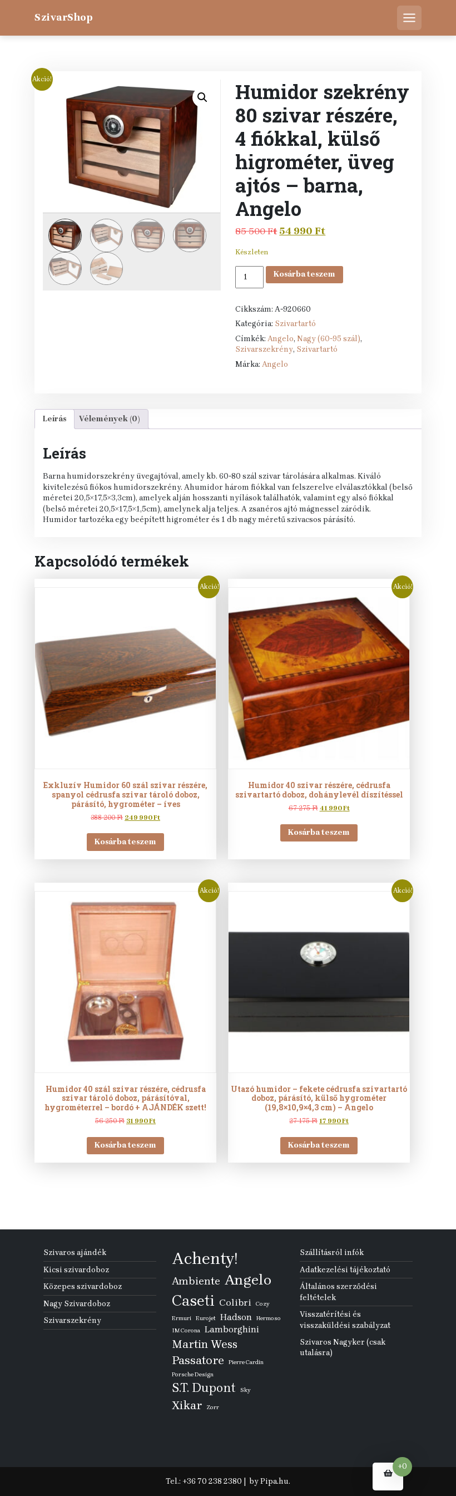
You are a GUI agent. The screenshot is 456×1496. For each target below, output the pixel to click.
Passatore (198, 1360)
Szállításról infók (332, 1252)
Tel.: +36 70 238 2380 (204, 1481)
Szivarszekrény (264, 349)
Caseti (193, 1301)
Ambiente (196, 1280)
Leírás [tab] (54, 419)
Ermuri (181, 1318)
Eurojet (206, 1318)
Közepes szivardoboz (82, 1286)
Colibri (235, 1302)
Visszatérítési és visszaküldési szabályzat (345, 1320)
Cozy (262, 1303)
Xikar (187, 1405)
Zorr (212, 1407)
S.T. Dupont (204, 1388)
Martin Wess (204, 1344)
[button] (202, 97)
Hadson (236, 1317)
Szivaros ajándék (74, 1252)
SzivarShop (63, 17)
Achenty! (204, 1258)
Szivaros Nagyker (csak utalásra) (342, 1347)
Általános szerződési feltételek (338, 1292)
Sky (245, 1390)
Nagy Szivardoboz (76, 1303)
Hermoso (268, 1318)
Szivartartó (295, 323)
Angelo (280, 338)
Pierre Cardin (246, 1362)
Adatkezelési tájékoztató (345, 1269)
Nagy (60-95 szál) (328, 338)
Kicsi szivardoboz (76, 1269)
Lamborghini (232, 1329)
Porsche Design (193, 1374)
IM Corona (186, 1330)
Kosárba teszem (304, 274)
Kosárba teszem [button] (125, 842)
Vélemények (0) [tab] (109, 419)
